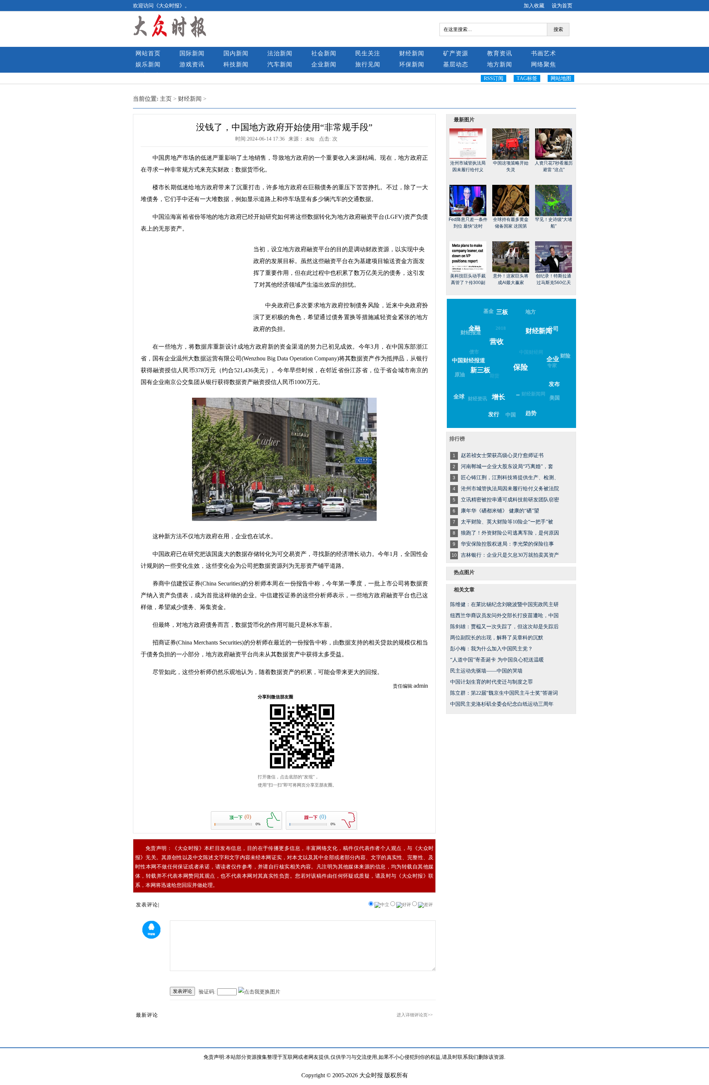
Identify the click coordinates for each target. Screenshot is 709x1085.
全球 (459, 397)
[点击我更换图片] (259, 992)
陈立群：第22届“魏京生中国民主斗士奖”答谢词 (504, 693)
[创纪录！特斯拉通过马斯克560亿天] (553, 256)
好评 (406, 904)
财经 (540, 329)
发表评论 (182, 991)
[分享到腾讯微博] (544, 113)
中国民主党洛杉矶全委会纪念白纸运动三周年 (502, 704)
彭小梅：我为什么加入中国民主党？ (491, 649)
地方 (530, 312)
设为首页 (562, 5)
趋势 (531, 413)
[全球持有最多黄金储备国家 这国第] (510, 200)
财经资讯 (477, 398)
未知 (310, 139)
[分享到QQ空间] (544, 101)
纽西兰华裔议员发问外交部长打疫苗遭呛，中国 (504, 615)
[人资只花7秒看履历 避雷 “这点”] (553, 143)
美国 (554, 398)
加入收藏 (534, 5)
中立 (384, 904)
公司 (553, 329)
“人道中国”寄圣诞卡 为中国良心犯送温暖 (497, 660)
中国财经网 (531, 352)
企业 (553, 359)
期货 (494, 376)
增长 (498, 397)
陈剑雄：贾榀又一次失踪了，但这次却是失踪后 (504, 626)
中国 (511, 415)
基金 (488, 311)
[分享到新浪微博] (544, 107)
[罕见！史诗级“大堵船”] (553, 200)
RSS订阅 (493, 78)
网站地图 (561, 78)
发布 (554, 384)
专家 (552, 365)
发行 (493, 414)
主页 (166, 99)
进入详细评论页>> (415, 1014)
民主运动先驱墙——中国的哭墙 (486, 671)
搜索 (558, 29)
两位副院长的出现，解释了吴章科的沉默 (496, 637)
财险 (565, 356)
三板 (502, 312)
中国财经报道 (468, 360)
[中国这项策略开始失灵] (510, 143)
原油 (460, 374)
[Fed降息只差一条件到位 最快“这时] (467, 200)
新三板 (480, 370)
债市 (474, 352)
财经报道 (470, 332)
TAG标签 (527, 78)
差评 (428, 904)
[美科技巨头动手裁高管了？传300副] (467, 256)
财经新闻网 (533, 394)
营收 (497, 341)
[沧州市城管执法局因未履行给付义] (467, 143)
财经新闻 (190, 99)
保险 (520, 367)
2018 (501, 328)
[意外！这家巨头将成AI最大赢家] (510, 256)
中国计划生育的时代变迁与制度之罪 (491, 682)
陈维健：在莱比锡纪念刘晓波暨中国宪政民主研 (504, 604)
